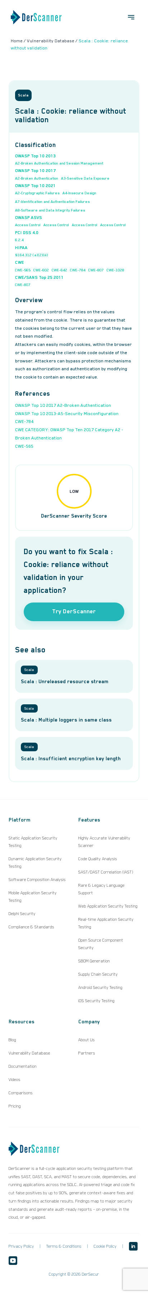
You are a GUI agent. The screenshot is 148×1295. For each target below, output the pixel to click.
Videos (14, 1079)
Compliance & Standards (31, 926)
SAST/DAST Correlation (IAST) (105, 872)
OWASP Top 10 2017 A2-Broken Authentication (63, 405)
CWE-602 (41, 270)
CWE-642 (59, 270)
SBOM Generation (94, 960)
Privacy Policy (21, 1246)
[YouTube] (13, 1260)
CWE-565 (23, 270)
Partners (86, 1053)
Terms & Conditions (64, 1246)
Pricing (15, 1106)
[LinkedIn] (133, 1246)
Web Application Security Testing (108, 906)
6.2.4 (19, 240)
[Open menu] (131, 17)
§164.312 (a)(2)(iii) (31, 255)
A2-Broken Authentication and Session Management (59, 163)
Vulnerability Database (29, 1053)
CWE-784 (77, 270)
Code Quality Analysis (97, 858)
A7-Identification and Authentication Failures (52, 201)
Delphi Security (22, 913)
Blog (12, 1039)
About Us (86, 1039)
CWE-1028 (115, 270)
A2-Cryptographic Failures (37, 193)
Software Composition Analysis (37, 879)
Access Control (28, 225)
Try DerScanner (74, 611)
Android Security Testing (100, 987)
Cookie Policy (105, 1246)
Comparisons (21, 1092)
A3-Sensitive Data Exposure (85, 178)
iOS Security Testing (96, 1000)
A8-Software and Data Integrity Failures (50, 210)
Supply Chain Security (98, 974)
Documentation (23, 1066)
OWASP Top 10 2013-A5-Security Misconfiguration (67, 413)
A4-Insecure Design (79, 193)
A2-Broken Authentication (36, 178)
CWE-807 (96, 270)
